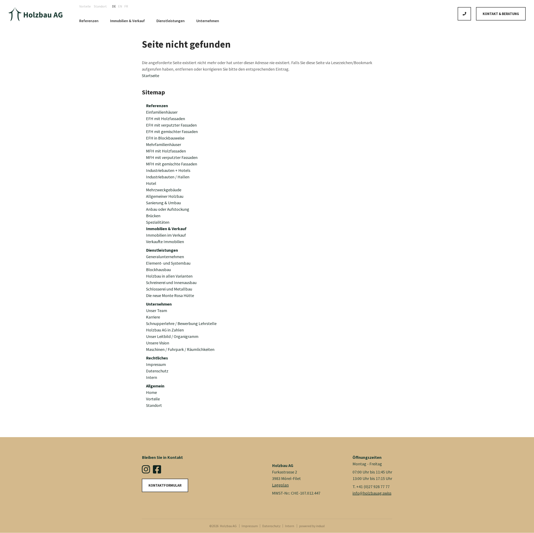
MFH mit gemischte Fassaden (171, 163)
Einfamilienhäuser (162, 112)
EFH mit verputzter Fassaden (171, 125)
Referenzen (157, 105)
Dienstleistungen (162, 250)
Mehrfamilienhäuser (163, 144)
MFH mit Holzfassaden (166, 151)
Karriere (153, 317)
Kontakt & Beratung (501, 13)
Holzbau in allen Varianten (169, 276)
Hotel (151, 183)
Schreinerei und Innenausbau (171, 282)
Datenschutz (157, 370)
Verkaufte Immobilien (165, 241)
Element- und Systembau (168, 263)
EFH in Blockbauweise (165, 138)
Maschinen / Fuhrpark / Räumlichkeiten (180, 349)
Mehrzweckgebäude (163, 189)
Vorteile (153, 398)
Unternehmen (159, 304)
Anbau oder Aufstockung (167, 209)
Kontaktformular (165, 485)
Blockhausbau (158, 269)
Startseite (150, 75)
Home (151, 392)
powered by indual (312, 526)
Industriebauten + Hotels (168, 170)
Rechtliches (157, 357)
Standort (154, 405)
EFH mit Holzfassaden (165, 118)
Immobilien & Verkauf (166, 228)
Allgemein (155, 385)
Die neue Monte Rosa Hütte (170, 295)
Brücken (153, 215)
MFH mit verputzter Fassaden (172, 157)
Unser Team (156, 310)
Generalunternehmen (165, 256)
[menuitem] (86, 6)
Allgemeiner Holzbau (164, 196)
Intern (151, 377)
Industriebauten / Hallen (167, 176)
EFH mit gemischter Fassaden (172, 131)
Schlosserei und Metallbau (169, 289)
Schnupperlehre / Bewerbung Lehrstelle (181, 323)
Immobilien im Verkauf (166, 235)
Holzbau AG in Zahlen (165, 329)
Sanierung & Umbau (163, 202)
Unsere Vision (157, 342)
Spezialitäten (157, 222)
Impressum (156, 364)
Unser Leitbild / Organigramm (172, 336)
